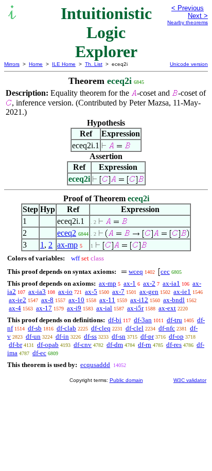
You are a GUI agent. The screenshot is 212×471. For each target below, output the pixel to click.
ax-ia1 (171, 283)
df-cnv (83, 344)
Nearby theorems (187, 22)
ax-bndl (174, 300)
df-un (33, 336)
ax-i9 (74, 308)
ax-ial (104, 308)
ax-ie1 (182, 291)
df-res (174, 344)
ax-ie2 (17, 300)
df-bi (114, 320)
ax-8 (47, 300)
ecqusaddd (95, 365)
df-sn (119, 336)
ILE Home (64, 64)
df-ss (90, 336)
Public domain (126, 380)
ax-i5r (135, 308)
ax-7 (118, 291)
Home (36, 64)
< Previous (187, 8)
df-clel (135, 328)
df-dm (115, 344)
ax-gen (148, 291)
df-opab (48, 344)
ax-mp (67, 244)
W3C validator (189, 380)
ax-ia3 (37, 291)
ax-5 (91, 291)
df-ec (39, 353)
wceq (136, 271)
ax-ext (167, 308)
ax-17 (44, 308)
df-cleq (101, 328)
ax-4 (15, 308)
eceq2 (66, 233)
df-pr (147, 336)
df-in (62, 336)
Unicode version (189, 64)
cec (165, 271)
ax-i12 (139, 300)
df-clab (66, 328)
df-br (15, 344)
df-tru (174, 320)
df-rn (144, 344)
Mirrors (12, 64)
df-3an (143, 320)
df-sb (35, 328)
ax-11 (107, 300)
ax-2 (149, 283)
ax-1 (129, 283)
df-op (176, 336)
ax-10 (76, 300)
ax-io (65, 291)
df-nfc (166, 328)
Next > (198, 16)
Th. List (93, 64)
